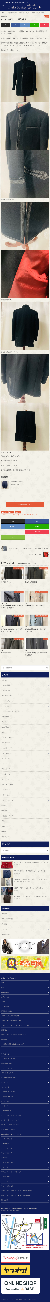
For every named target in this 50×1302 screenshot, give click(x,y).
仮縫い (3, 805)
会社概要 (4, 1039)
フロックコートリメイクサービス (11, 1172)
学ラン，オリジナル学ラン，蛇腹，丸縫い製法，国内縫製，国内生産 (20, 515)
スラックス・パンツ (8, 737)
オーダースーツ (6, 706)
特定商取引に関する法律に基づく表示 (12, 1044)
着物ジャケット (6, 837)
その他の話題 (5, 685)
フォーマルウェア (7, 753)
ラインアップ (5, 987)
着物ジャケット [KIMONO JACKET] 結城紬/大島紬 (16, 1190)
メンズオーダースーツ (8, 1058)
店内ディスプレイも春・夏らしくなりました (28, 889)
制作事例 (5, 512)
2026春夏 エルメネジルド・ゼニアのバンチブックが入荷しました (31, 880)
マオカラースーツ (7, 769)
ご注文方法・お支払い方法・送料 (11, 1020)
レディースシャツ (7, 790)
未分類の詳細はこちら (25, 504)
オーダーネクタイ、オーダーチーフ (13, 711)
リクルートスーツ (6, 1068)
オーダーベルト (6, 1143)
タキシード (4, 1157)
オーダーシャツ (6, 696)
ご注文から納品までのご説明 (10, 1015)
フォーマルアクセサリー (8, 1186)
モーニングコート (6, 1181)
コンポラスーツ (6, 727)
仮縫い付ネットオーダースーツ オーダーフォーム (16, 1025)
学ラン (12, 512)
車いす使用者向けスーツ (8, 1077)
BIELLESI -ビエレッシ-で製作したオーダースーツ (29, 872)
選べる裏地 (4, 1200)
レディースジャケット (8, 795)
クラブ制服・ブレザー (8, 1129)
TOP (2, 983)
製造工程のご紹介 (7, 919)
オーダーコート (6, 690)
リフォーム (5, 779)
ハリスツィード (6, 748)
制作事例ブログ (6, 992)
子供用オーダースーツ (8, 816)
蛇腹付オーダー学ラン (17, 481)
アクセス (4, 929)
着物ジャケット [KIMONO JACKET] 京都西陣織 (15, 1195)
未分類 (18, 512)
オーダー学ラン (6, 1110)
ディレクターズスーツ (8, 1162)
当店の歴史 (5, 826)
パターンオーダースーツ (8, 1073)
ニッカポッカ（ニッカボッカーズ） (12, 1134)
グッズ (3, 722)
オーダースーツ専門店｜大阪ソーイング (17, 1299)
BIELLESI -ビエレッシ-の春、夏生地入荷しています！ (31, 863)
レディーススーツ (7, 800)
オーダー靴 (5, 716)
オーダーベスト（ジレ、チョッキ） (12, 1115)
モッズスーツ (5, 774)
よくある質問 (5, 1006)
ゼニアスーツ (5, 743)
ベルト (3, 763)
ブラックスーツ (6, 1176)
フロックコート (6, 758)
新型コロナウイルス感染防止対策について (14, 1034)
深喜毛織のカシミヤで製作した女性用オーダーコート (31, 897)
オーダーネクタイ (6, 1139)
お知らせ (4, 680)
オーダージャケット (8, 701)
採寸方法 (4, 924)
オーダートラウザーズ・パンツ (10, 1124)
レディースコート (7, 784)
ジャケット (5, 732)
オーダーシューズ (6, 1148)
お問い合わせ (5, 934)
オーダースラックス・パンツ (10, 1120)
